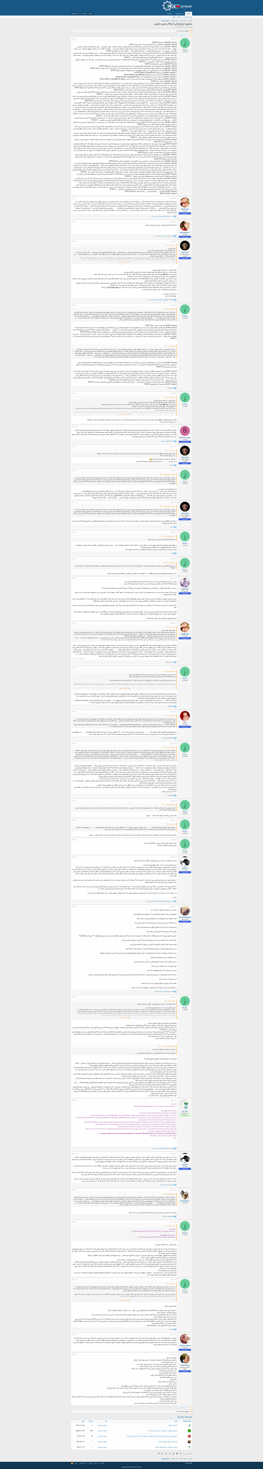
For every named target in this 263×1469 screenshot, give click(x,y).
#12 (73, 559)
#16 (73, 712)
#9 (72, 471)
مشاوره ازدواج (173, 1425)
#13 (73, 578)
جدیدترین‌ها (179, 13)
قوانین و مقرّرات (92, 1463)
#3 (73, 222)
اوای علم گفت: (171, 1226)
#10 (73, 502)
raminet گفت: (171, 1001)
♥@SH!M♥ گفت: (170, 672)
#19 (73, 820)
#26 (73, 1190)
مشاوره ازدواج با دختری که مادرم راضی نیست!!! (162, 1431)
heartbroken (185, 1201)
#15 (73, 668)
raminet (185, 868)
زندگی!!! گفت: (171, 245)
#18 (73, 801)
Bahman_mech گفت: (168, 475)
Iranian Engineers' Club (131, 1467)
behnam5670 (185, 232)
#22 (73, 907)
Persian (187, 1463)
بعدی (182, 35)
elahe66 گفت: (171, 346)
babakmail (185, 209)
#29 (73, 1335)
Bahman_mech (184, 437)
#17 (73, 743)
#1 (72, 39)
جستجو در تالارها (177, 17)
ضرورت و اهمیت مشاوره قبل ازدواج (166, 1447)
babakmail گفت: (170, 309)
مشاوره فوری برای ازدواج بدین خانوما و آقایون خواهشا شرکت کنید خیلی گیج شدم (151, 1436)
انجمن (189, 13)
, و (164, 992)
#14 (73, 623)
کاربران (169, 13)
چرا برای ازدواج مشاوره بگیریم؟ (167, 1441)
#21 (73, 857)
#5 (73, 305)
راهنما (75, 1463)
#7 (73, 427)
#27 (73, 1222)
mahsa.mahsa (185, 1345)
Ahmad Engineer (185, 917)
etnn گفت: (172, 824)
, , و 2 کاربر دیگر (161, 300)
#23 (73, 997)
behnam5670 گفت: (169, 536)
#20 (73, 840)
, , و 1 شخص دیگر (162, 216)
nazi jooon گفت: (170, 397)
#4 (73, 241)
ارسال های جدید (187, 17)
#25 (73, 1154)
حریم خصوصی (83, 1463)
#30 (73, 1354)
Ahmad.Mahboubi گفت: (167, 1046)
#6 (73, 393)
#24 (73, 1100)
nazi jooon (185, 252)
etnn (185, 722)
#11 (73, 532)
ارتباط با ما (101, 1463)
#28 (73, 1280)
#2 (73, 198)
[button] (174, 14)
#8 (73, 446)
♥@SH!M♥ (185, 589)
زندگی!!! (188, 27)
